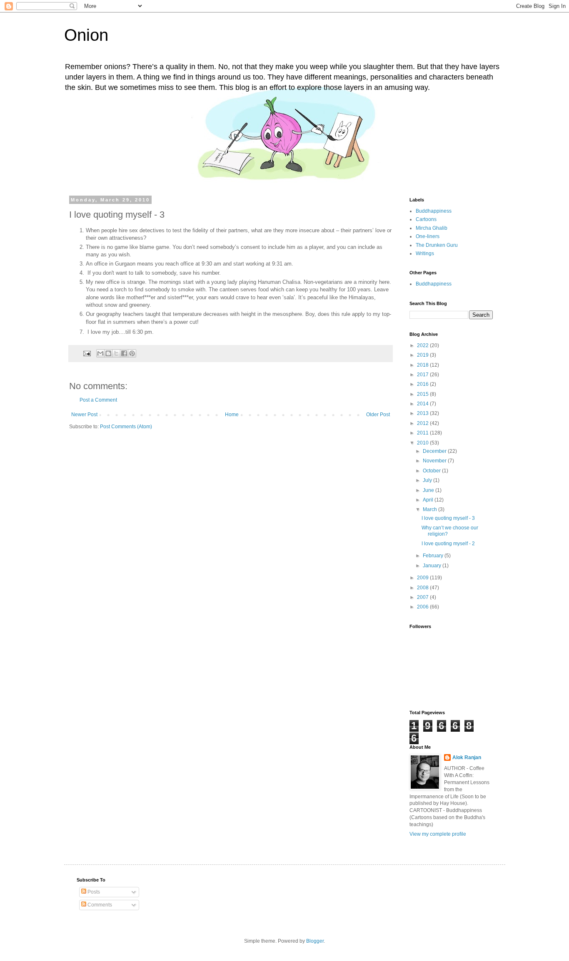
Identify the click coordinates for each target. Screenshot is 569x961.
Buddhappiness (434, 211)
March (430, 509)
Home (232, 414)
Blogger (315, 941)
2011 (423, 433)
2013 (423, 413)
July (428, 480)
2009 (423, 578)
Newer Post (84, 414)
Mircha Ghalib (431, 228)
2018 (423, 365)
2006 (423, 607)
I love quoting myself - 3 (448, 518)
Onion (86, 35)
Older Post (378, 414)
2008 (423, 588)
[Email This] (100, 353)
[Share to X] (116, 353)
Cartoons (426, 219)
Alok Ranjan (466, 757)
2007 (423, 597)
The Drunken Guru (437, 245)
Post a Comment (98, 400)
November (435, 461)
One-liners (427, 236)
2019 (423, 355)
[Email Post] (86, 352)
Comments (99, 905)
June (429, 490)
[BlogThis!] (108, 353)
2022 (423, 345)
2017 (423, 374)
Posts (93, 892)
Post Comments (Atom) (126, 427)
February (433, 556)
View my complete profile (437, 834)
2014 (423, 404)
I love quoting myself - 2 (448, 543)
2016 (423, 384)
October (432, 471)
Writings (425, 253)
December (435, 451)
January (432, 566)
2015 (423, 394)
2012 (423, 423)
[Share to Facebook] (124, 353)
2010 (423, 443)
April (428, 500)
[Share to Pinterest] (132, 353)
